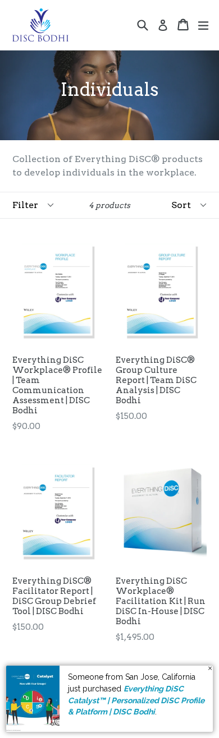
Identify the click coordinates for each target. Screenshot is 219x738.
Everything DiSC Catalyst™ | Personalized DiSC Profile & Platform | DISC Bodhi (136, 700)
